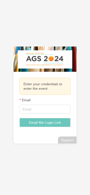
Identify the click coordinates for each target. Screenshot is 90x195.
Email (26, 100)
